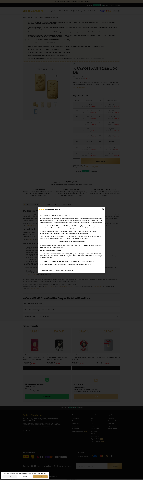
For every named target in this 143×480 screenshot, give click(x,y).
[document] (71, 240)
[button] (102, 209)
